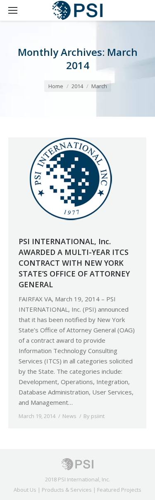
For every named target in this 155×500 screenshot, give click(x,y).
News (69, 416)
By (94, 416)
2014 (77, 86)
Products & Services (67, 489)
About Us (25, 489)
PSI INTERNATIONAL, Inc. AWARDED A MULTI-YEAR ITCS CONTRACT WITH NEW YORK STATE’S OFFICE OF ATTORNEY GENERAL (74, 262)
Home (55, 86)
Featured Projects (119, 489)
